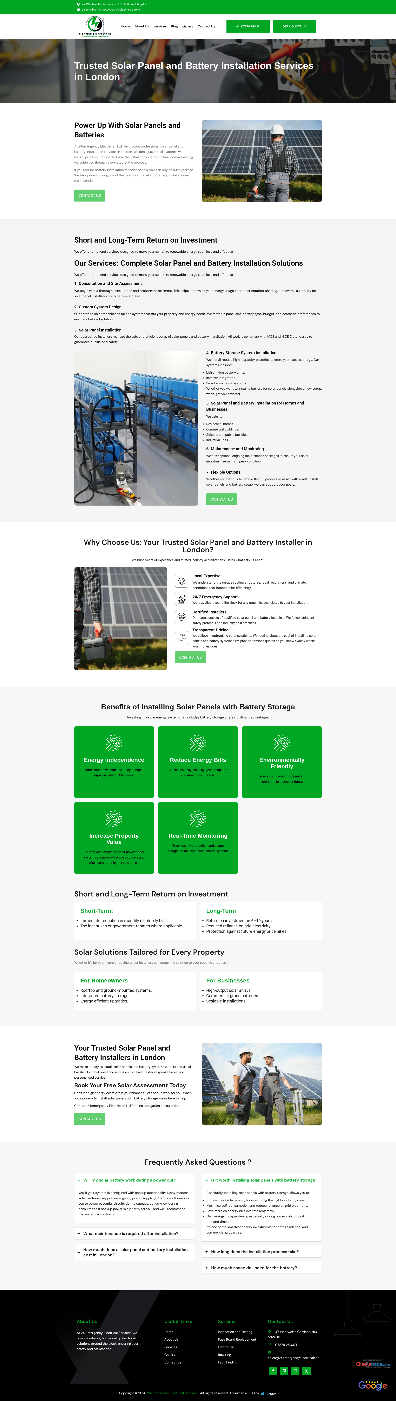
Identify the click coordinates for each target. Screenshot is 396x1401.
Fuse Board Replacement (237, 1339)
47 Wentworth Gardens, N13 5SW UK (292, 1334)
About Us (142, 26)
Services (159, 26)
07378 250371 (285, 1345)
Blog (174, 26)
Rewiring (224, 1355)
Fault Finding (227, 1362)
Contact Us (206, 26)
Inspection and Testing (235, 1332)
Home (125, 26)
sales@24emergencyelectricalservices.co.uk (111, 9)
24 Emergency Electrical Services (172, 1393)
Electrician (226, 1347)
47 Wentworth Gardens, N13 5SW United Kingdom (115, 4)
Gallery (187, 26)
